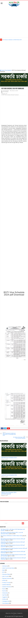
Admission (4, 566)
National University (7, 578)
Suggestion (5, 597)
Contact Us (19, 613)
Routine (4, 590)
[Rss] (13, 615)
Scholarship (5, 593)
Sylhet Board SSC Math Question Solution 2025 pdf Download (13, 546)
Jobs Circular (5, 576)
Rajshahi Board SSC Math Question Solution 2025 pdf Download (13, 558)
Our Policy (13, 613)
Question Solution (6, 586)
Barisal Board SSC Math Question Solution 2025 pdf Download (13, 539)
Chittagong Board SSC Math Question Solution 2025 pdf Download (14, 549)
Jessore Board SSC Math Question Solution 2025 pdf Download (13, 552)
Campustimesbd (6, 90)
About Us (8, 613)
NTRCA (4, 580)
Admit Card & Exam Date (8, 568)
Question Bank (5, 584)
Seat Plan (4, 595)
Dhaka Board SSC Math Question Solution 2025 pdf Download (13, 542)
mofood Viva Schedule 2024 (9, 475)
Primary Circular (6, 582)
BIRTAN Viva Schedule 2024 (9, 457)
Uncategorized (5, 601)
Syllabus (4, 599)
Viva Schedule (8, 70)
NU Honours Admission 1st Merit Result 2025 (12, 39)
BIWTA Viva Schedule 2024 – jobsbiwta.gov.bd (9, 493)
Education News (6, 574)
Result (3, 588)
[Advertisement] (14, 22)
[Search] (23, 523)
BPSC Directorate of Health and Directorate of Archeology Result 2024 (9, 434)
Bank (3, 570)
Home (2, 70)
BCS (3, 572)
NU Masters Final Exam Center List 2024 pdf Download (19, 437)
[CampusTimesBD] (14, 3)
